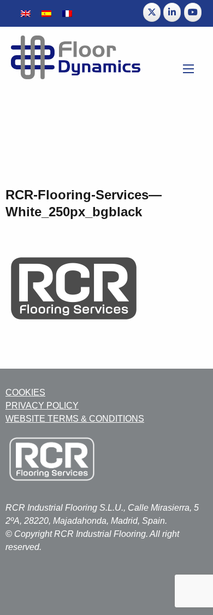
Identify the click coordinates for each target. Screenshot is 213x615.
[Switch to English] (25, 13)
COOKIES (25, 392)
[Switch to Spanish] (46, 13)
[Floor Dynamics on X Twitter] (152, 12)
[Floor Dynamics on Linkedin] (172, 12)
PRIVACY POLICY (42, 405)
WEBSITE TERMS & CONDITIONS (74, 418)
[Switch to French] (67, 13)
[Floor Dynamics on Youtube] (193, 12)
